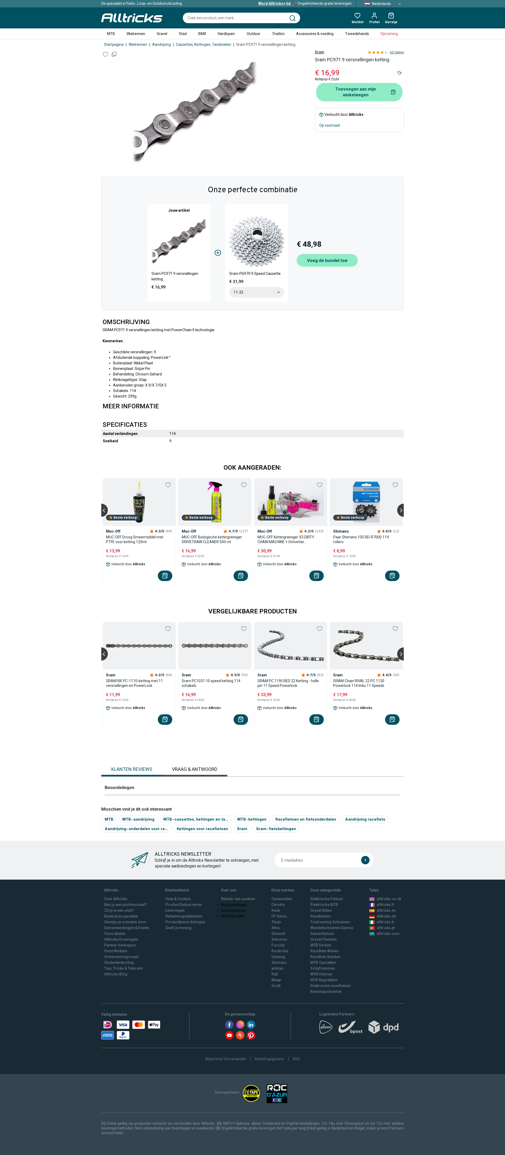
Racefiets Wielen (324, 951)
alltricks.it (385, 922)
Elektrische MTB (324, 905)
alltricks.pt (386, 928)
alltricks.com (388, 933)
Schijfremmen (322, 968)
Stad (183, 34)
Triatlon (278, 34)
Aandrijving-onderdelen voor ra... (136, 828)
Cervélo (278, 905)
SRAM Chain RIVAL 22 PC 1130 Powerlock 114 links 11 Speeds (358, 683)
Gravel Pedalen (323, 939)
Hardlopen (226, 34)
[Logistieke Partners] (361, 1028)
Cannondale (281, 899)
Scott (275, 986)
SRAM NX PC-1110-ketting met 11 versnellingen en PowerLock (134, 683)
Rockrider (280, 951)
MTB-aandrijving (138, 819)
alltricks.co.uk (389, 899)
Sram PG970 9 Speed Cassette (255, 273)
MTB (111, 34)
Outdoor (253, 34)
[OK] (365, 860)
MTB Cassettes (323, 962)
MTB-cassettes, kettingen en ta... (195, 819)
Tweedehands (357, 34)
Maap (276, 980)
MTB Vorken (320, 945)
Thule (276, 922)
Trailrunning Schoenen (330, 922)
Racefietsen (320, 916)
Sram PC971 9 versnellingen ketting (175, 276)
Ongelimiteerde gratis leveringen (305, 3)
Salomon (279, 939)
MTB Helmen (321, 974)
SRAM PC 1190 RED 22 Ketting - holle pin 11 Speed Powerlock (288, 683)
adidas (277, 968)
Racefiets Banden (325, 957)
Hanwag (278, 957)
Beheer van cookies (238, 899)
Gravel (162, 34)
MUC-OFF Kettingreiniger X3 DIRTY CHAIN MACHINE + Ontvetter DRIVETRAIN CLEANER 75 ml (285, 539)
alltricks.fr (386, 905)
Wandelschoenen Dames (331, 928)
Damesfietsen (322, 933)
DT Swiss (279, 916)
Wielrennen (136, 34)
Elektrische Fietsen (326, 899)
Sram (319, 52)
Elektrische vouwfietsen (330, 986)
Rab (274, 974)
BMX (202, 34)
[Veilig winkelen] (130, 1029)
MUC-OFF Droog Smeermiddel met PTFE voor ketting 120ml (134, 539)
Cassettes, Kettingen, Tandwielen (203, 44)
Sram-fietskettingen (276, 828)
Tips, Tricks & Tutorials (123, 968)
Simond (278, 933)
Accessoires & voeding (315, 34)
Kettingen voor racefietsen (202, 828)
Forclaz (278, 945)
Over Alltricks (115, 899)
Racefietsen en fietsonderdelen (305, 819)
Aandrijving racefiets (365, 819)
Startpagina (114, 44)
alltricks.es (386, 910)
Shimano (279, 962)
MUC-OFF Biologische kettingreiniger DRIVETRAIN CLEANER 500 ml (212, 539)
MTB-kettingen (251, 819)
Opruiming (389, 34)
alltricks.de (386, 916)
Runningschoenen (326, 991)
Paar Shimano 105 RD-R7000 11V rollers (361, 539)
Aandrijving (161, 44)
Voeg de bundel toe (327, 260)
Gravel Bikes (321, 910)
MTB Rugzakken (324, 980)
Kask (275, 910)
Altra (275, 928)
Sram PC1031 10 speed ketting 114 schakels (211, 683)
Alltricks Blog (115, 974)
